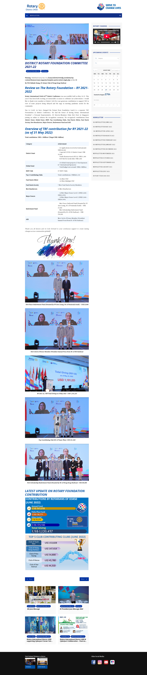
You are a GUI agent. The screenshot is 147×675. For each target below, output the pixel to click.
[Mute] (115, 42)
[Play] (95, 42)
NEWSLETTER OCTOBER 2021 (103, 158)
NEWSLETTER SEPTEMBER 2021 (104, 162)
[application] (106, 36)
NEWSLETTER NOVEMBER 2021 (104, 153)
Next (82, 579)
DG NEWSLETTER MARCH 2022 (103, 136)
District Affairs (31, 636)
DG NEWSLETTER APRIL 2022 (103, 131)
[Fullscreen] (118, 42)
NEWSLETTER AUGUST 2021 (102, 167)
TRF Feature (45, 71)
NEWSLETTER (34, 15)
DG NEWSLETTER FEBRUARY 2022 (104, 140)
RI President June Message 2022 (71, 609)
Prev (30, 579)
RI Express (78, 606)
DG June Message (33, 609)
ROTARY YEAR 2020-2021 (101, 176)
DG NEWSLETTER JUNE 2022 (103, 122)
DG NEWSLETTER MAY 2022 (102, 127)
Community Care (65, 636)
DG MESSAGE (31, 606)
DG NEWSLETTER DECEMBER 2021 (105, 149)
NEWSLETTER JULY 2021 (101, 171)
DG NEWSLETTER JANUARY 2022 (104, 144)
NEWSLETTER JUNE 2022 (33, 71)
